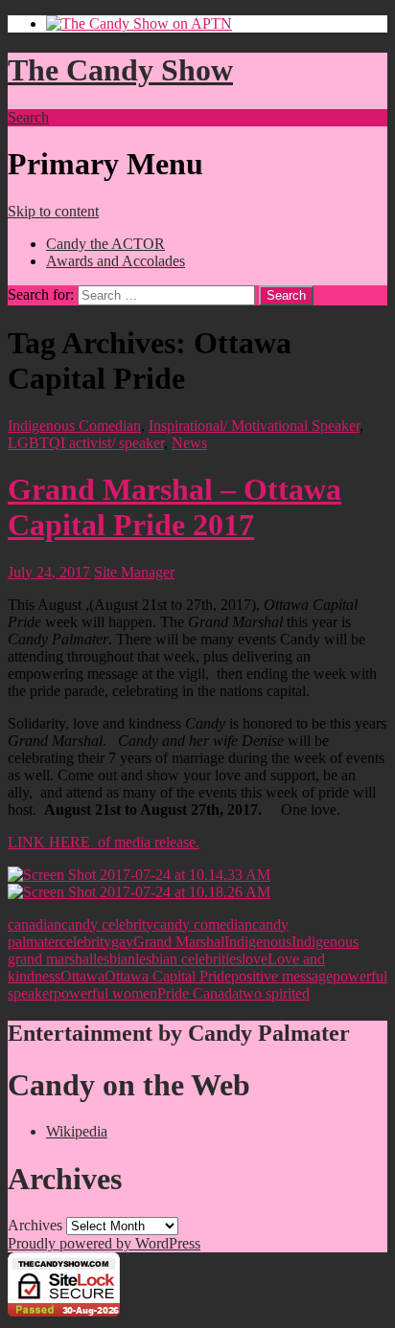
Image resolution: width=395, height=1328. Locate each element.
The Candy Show (120, 70)
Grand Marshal (178, 942)
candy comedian (202, 924)
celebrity (85, 942)
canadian (34, 924)
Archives (35, 1225)
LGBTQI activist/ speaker (86, 443)
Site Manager (134, 572)
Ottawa (82, 976)
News (189, 443)
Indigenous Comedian (74, 425)
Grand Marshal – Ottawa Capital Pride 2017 (174, 507)
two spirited (274, 993)
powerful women (105, 993)
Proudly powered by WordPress (104, 1243)
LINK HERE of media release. (103, 842)
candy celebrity (107, 924)
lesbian (114, 959)
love (254, 959)
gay (122, 942)
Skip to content (53, 211)
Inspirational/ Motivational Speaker (254, 425)
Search (28, 117)
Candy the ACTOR (105, 244)
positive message (282, 976)
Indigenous (257, 942)
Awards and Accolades (115, 261)
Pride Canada (198, 993)
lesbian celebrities (188, 959)
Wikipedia (76, 1131)
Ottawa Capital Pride (168, 976)
